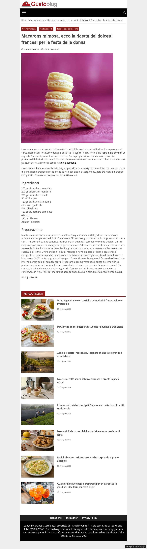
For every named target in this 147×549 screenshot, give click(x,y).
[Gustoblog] (39, 4)
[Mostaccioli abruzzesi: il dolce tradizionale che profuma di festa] (37, 440)
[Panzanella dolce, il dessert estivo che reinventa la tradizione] (37, 336)
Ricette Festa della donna (67, 29)
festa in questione (66, 162)
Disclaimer (72, 517)
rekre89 (33, 277)
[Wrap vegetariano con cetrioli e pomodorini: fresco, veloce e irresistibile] (37, 310)
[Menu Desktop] (24, 12)
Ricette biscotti (46, 29)
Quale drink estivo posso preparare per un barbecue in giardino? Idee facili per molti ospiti (87, 485)
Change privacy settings (135, 546)
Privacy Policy (89, 517)
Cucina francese (29, 29)
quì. (120, 271)
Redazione (56, 517)
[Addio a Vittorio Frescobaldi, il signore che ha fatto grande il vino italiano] (37, 362)
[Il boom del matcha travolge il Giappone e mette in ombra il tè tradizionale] (37, 414)
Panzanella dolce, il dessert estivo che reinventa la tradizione (90, 326)
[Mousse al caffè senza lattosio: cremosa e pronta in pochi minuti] (37, 388)
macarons (28, 149)
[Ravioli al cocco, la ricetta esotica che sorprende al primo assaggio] (37, 467)
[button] (124, 12)
